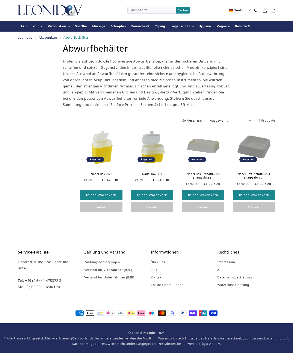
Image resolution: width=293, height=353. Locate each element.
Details (101, 207)
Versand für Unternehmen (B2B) (109, 277)
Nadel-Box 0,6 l (101, 174)
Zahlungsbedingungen (102, 262)
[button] (239, 10)
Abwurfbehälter (75, 37)
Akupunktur (49, 37)
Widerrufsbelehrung (233, 285)
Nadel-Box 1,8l (152, 174)
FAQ (154, 270)
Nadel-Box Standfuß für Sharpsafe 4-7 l (254, 175)
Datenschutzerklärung (234, 277)
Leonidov (25, 37)
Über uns (158, 262)
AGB (220, 270)
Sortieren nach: (194, 120)
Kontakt (157, 277)
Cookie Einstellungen (167, 285)
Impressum (226, 262)
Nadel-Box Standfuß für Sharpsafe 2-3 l (203, 175)
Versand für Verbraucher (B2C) (108, 270)
